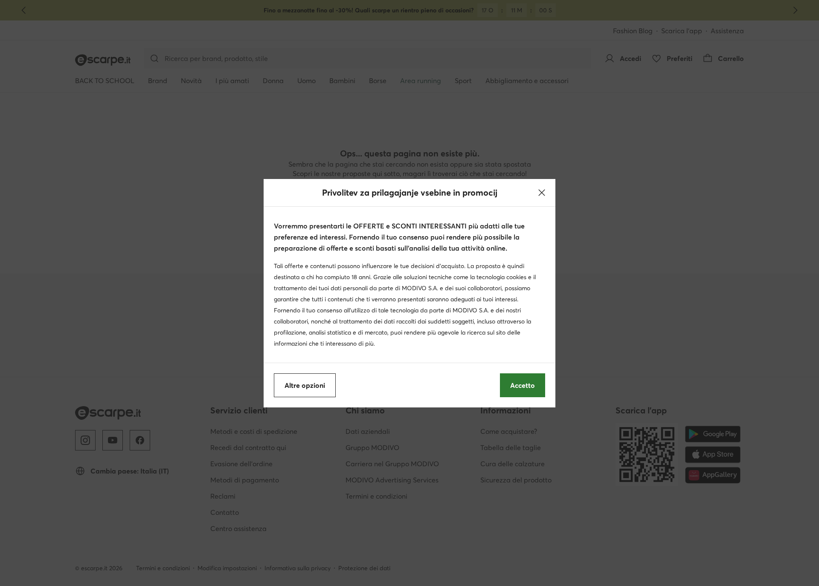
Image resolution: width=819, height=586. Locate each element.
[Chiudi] (541, 192)
